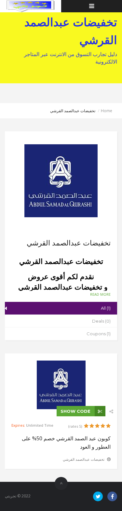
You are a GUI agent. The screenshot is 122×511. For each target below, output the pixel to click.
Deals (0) (101, 321)
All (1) (106, 308)
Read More (100, 294)
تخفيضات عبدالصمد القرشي (83, 459)
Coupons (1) (99, 333)
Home (106, 110)
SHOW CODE (76, 411)
